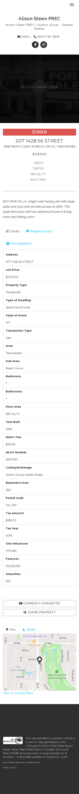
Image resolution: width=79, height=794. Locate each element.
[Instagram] (43, 44)
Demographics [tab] (20, 243)
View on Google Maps (18, 693)
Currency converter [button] (41, 603)
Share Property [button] (41, 612)
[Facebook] (36, 44)
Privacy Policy (10, 767)
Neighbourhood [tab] (40, 231)
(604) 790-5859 (48, 36)
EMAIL (25, 36)
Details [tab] (14, 231)
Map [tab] (12, 629)
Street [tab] (30, 629)
